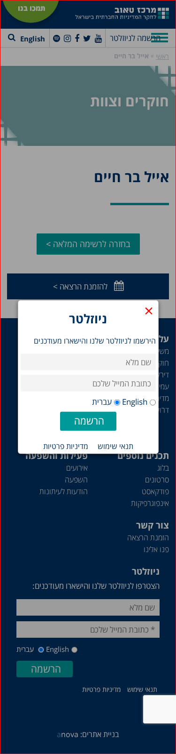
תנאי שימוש (115, 446)
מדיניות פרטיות (65, 446)
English (134, 401)
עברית (102, 401)
